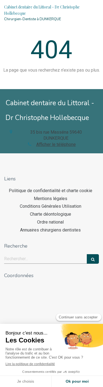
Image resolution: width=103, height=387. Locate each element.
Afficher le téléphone (56, 144)
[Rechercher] (93, 259)
